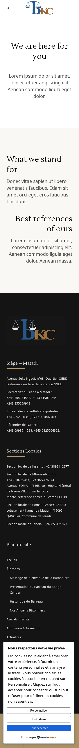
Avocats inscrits (18, 619)
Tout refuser (39, 719)
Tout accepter (39, 728)
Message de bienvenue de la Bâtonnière (39, 578)
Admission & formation (23, 628)
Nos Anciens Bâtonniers (27, 610)
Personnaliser (39, 710)
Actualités (14, 637)
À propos (13, 569)
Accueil (12, 560)
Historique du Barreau (26, 601)
